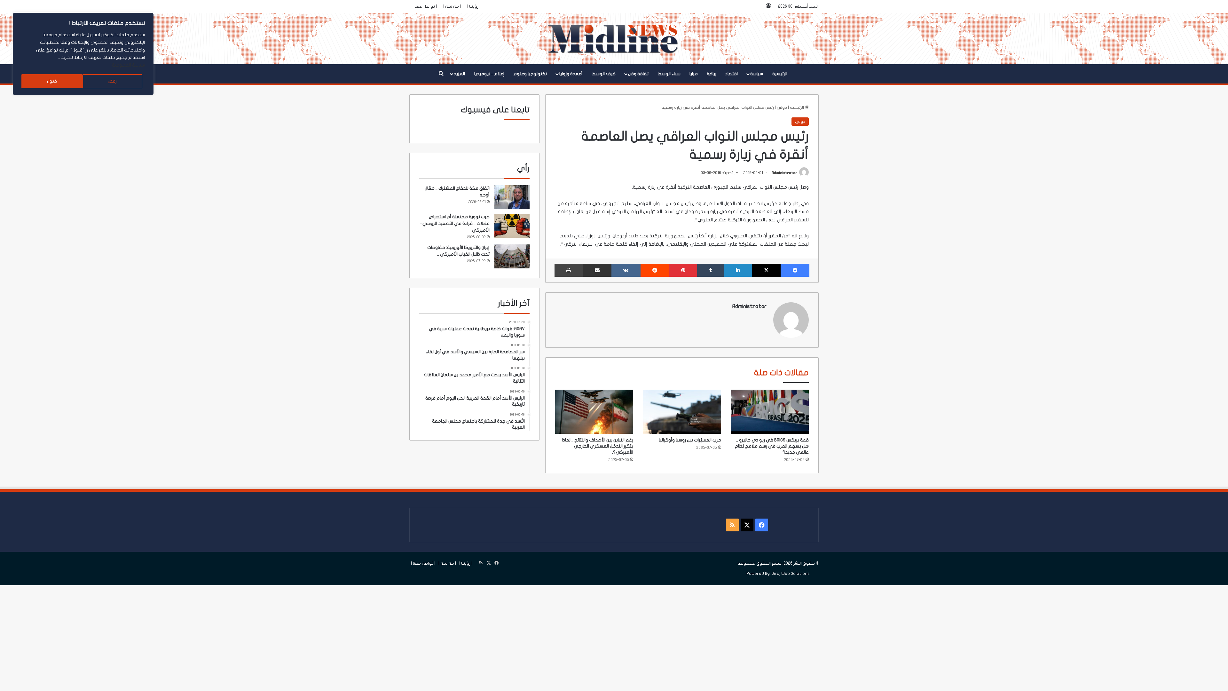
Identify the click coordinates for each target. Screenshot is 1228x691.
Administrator (784, 173)
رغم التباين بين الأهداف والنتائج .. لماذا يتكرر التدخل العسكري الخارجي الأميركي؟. (597, 446)
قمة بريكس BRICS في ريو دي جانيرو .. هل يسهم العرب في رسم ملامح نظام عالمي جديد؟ (772, 446)
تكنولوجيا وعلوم (530, 73)
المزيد (459, 73)
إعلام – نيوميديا (489, 73)
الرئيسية (779, 73)
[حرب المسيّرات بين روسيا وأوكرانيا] (682, 412)
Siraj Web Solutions (791, 573)
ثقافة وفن (638, 73)
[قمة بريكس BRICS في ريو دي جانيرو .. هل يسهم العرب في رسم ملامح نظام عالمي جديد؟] (770, 412)
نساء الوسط (669, 73)
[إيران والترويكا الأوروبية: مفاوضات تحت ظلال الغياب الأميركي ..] (512, 256)
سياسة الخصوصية (128, 65)
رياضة (711, 73)
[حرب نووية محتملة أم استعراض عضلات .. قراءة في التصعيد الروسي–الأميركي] (512, 226)
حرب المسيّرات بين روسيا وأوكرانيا (690, 440)
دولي (782, 107)
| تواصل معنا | (425, 6)
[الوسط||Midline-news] (614, 39)
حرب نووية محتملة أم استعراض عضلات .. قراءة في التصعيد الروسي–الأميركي (455, 223)
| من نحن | (452, 6)
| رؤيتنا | (473, 6)
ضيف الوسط (604, 73)
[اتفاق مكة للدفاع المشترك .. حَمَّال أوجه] (512, 197)
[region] (83, 54)
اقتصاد (731, 73)
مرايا (693, 73)
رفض (112, 81)
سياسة (756, 73)
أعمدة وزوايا (571, 73)
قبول (52, 81)
